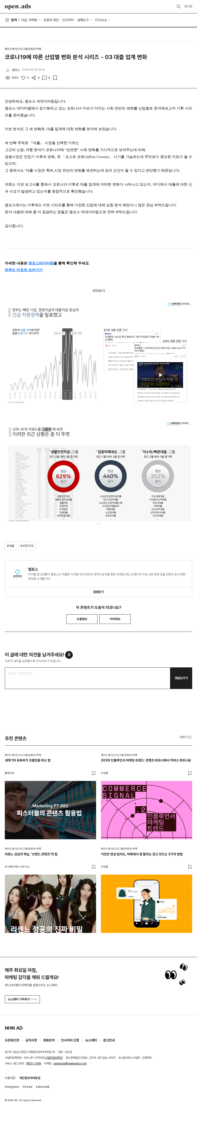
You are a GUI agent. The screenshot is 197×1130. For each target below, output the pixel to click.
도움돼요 (82, 619)
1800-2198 (33, 1063)
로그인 (188, 6)
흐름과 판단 (51, 20)
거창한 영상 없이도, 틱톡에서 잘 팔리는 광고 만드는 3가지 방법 (142, 854)
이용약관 (10, 1078)
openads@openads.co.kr (70, 1063)
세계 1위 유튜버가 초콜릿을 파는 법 (27, 760)
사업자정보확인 (53, 1057)
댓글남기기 (181, 678)
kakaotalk (43, 1086)
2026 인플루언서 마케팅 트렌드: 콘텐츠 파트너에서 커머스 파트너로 (146, 760)
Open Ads (18, 7)
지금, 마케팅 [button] (29, 20)
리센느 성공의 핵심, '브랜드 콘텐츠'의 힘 (31, 854)
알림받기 (98, 592)
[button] (185, 737)
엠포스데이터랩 (41, 263)
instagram (12, 1086)
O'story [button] (101, 20)
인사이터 (68, 20)
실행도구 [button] (83, 20)
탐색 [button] (14, 20)
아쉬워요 (115, 619)
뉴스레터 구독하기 (19, 999)
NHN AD (14, 1028)
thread (27, 1086)
